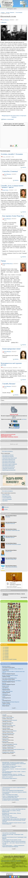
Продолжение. (5, 738)
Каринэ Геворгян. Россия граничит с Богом (11, 839)
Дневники (4, 22)
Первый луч (5, 693)
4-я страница (6, 651)
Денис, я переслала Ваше (8, 717)
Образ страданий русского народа (10, 794)
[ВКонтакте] (10, 877)
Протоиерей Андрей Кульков (8, 459)
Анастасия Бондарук (7, 499)
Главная (2, 12)
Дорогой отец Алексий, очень (8, 725)
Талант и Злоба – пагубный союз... (10, 817)
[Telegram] (14, 877)
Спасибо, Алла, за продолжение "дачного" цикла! (12, 186)
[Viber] (16, 877)
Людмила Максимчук (7, 263)
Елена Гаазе (5, 190)
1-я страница (6, 647)
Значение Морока (6, 728)
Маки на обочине (6, 788)
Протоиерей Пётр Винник (7, 455)
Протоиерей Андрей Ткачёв (8, 465)
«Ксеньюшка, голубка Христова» (12, 530)
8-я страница (6, 657)
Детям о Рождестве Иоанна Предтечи (10, 701)
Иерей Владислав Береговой (8, 470)
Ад (3, 699)
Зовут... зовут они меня (7, 691)
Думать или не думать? (7, 776)
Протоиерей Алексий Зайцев (8, 462)
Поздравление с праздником (8, 752)
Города (3, 261)
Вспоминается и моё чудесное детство (11, 364)
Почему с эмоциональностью (8, 746)
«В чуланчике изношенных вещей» (13, 544)
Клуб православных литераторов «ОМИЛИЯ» (11, 860)
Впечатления (5, 741)
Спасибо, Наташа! (8, 383)
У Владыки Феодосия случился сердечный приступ (13, 787)
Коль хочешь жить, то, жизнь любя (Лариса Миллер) (13, 809)
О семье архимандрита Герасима (9, 744)
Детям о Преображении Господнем (10, 675)
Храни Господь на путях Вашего (9, 730)
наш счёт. (14, 418)
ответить (24, 167)
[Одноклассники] (12, 877)
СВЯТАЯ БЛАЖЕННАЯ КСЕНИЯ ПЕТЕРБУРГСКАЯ (13, 749)
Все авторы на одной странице (10, 659)
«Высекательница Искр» (10, 559)
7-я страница (6, 656)
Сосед (3, 696)
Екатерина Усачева (6, 496)
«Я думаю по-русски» (10, 523)
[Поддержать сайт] (14, 146)
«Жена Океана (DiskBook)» (11, 566)
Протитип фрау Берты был (8, 733)
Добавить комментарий (8, 119)
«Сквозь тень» (8, 551)
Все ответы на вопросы (7, 451)
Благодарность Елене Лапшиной (9, 720)
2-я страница (6, 648)
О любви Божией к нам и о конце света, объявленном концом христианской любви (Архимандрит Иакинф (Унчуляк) (14, 820)
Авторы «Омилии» (10, 12)
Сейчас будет (5, 736)
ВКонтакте (6, 507)
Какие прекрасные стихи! (11, 349)
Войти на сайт (14, 444)
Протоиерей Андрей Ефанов (8, 461)
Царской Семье (5, 688)
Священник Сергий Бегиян (8, 468)
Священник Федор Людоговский (9, 458)
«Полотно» (7, 516)
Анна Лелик (4, 500)
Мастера (4, 683)
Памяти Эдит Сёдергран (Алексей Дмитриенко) (12, 790)
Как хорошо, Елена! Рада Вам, (13, 216)
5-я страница (6, 653)
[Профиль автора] (23, 181)
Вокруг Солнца (5, 685)
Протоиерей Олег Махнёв (8, 456)
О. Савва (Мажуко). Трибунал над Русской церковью (13, 841)
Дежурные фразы (6, 666)
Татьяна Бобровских (6, 497)
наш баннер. (24, 419)
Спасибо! (4, 714)
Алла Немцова (19, 12)
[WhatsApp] (18, 877)
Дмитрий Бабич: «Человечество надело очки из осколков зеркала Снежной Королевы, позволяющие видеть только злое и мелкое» (14, 763)
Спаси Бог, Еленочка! (10, 171)
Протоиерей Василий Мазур (8, 467)
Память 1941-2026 (6, 704)
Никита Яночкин (5, 494)
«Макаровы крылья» (10, 537)
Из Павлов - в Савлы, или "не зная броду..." (12, 680)
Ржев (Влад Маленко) (7, 815)
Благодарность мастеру (7, 722)
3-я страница (6, 650)
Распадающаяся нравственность (9, 778)
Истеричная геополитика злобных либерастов (12, 668)
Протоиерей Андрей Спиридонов (9, 464)
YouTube (6, 509)
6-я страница (6, 654)
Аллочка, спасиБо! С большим (12, 154)
